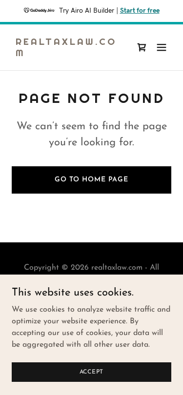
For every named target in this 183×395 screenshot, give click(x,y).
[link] (68, 54)
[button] (161, 47)
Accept (92, 372)
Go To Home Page (91, 179)
